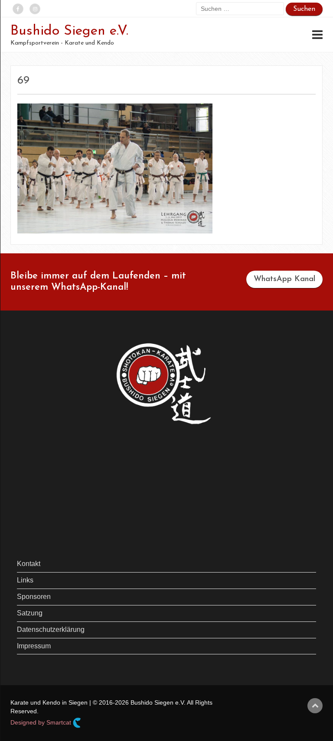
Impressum (34, 646)
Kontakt (28, 563)
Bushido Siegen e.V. (69, 31)
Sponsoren (34, 596)
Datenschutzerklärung (51, 629)
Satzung (29, 613)
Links (25, 580)
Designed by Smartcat (41, 722)
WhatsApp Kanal (284, 279)
